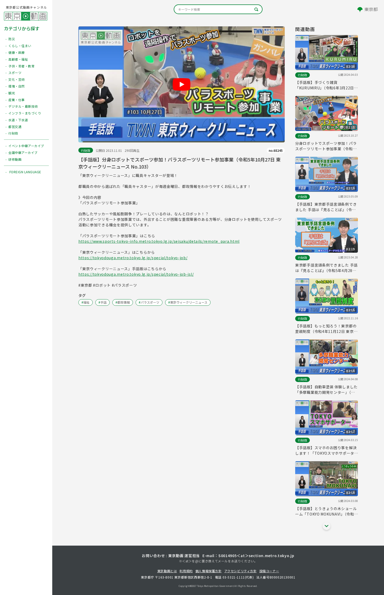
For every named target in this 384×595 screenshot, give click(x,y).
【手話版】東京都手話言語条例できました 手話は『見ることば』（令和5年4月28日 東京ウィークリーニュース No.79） (326, 206)
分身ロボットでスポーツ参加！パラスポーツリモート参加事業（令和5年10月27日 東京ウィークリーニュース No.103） (326, 146)
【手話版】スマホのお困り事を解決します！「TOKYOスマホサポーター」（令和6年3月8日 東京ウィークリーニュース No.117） (326, 450)
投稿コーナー (269, 571)
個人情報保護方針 (208, 571)
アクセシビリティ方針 (240, 571)
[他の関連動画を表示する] (326, 526)
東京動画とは (167, 571)
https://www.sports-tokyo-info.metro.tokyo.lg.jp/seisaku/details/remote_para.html (159, 241)
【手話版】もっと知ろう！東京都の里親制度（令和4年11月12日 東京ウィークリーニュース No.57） (326, 328)
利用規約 (186, 571)
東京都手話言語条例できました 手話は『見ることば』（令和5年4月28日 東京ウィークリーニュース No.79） (326, 267)
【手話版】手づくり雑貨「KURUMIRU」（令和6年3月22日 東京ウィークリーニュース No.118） (326, 85)
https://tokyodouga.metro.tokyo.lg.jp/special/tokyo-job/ (133, 257)
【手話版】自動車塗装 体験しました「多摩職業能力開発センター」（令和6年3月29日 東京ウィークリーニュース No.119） (326, 389)
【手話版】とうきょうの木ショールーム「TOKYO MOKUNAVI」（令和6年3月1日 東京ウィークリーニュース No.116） (326, 511)
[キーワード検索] (218, 9)
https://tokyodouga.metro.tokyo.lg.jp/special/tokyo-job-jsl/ (136, 274)
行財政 (85, 150)
